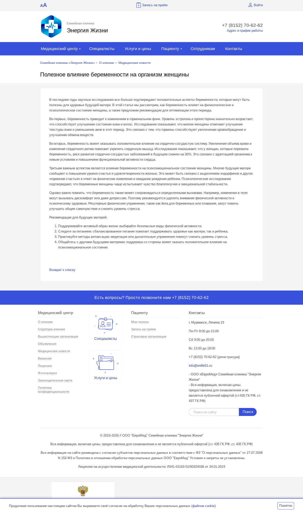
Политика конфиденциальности (53, 389)
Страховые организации (148, 336)
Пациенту (170, 49)
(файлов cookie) (203, 506)
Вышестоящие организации (58, 336)
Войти (258, 5)
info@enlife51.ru (200, 365)
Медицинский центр (59, 49)
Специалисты (101, 49)
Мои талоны (140, 322)
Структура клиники (51, 329)
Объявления (47, 343)
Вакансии (45, 358)
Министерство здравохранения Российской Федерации (83, 501)
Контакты (233, 49)
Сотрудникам (203, 49)
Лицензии (45, 365)
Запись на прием (143, 329)
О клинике (106, 62)
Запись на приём (154, 5)
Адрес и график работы (245, 30)
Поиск (248, 412)
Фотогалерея (47, 373)
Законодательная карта (55, 380)
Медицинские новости (134, 62)
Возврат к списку (62, 270)
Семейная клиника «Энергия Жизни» (67, 62)
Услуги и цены (138, 49)
